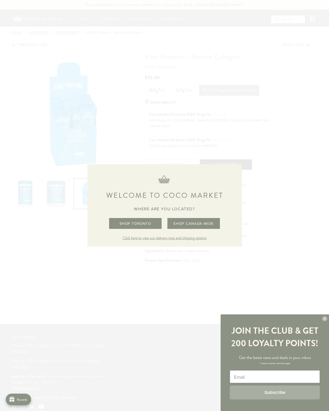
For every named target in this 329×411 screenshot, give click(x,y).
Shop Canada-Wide (193, 223)
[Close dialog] (324, 318)
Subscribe (274, 392)
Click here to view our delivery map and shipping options (165, 238)
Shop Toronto (135, 223)
